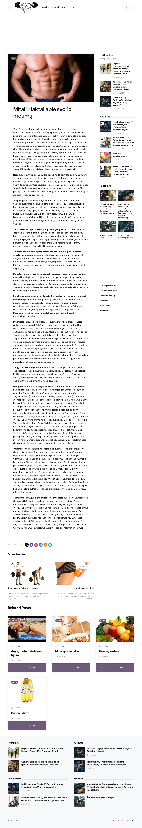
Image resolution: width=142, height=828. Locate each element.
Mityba (58, 620)
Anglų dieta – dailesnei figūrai (26, 653)
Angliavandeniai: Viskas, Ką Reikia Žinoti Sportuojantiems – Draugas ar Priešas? (123, 86)
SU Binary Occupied (108, 291)
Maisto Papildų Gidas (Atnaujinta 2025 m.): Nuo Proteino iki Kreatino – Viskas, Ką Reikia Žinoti (123, 142)
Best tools (104, 311)
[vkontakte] (41, 545)
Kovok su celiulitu (83, 588)
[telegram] (50, 545)
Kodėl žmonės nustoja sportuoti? (125, 236)
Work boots (105, 306)
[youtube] (118, 820)
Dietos (14, 620)
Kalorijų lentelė (109, 651)
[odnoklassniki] (45, 545)
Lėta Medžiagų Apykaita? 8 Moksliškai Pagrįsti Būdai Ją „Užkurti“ (122, 101)
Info (13, 58)
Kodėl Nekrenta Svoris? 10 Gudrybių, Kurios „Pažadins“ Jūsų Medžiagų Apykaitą (123, 126)
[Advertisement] (71, 31)
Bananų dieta (20, 713)
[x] (27, 545)
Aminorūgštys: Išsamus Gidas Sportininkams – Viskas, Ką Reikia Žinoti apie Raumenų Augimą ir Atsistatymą (126, 211)
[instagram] (123, 820)
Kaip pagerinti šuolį (108, 285)
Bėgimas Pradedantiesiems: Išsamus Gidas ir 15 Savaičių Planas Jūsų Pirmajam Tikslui (121, 69)
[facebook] (31, 545)
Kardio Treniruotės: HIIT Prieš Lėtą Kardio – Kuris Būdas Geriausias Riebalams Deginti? (123, 171)
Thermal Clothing (107, 296)
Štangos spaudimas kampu (107, 236)
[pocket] (36, 545)
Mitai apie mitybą (67, 651)
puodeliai (104, 301)
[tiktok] (132, 820)
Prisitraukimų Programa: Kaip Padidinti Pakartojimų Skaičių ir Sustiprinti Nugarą (106, 763)
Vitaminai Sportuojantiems (120, 154)
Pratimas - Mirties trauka (22, 588)
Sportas (17, 646)
